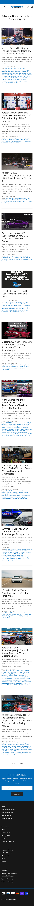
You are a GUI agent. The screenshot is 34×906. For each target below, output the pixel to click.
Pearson (3, 432)
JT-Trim (28, 678)
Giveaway (16, 257)
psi (13, 141)
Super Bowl (19, 557)
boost (14, 138)
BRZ (11, 256)
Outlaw (3, 310)
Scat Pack (16, 616)
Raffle (3, 259)
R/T (12, 616)
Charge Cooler (23, 674)
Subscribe (17, 794)
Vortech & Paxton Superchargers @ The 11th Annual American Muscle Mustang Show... (15, 652)
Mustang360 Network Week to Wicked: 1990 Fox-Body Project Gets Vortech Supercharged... (17, 346)
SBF (26, 78)
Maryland (12, 748)
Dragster (10, 200)
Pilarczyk (8, 432)
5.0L (9, 302)
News (3, 839)
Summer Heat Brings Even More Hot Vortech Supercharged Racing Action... (16, 531)
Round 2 (21, 141)
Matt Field (4, 141)
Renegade (27, 495)
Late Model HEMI (27, 614)
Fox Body (13, 75)
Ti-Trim (28, 683)
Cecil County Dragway (16, 549)
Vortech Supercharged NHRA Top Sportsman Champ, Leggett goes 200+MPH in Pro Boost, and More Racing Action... (17, 720)
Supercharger (11, 81)
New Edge (24, 680)
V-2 (12, 685)
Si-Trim (3, 368)
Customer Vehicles (6, 257)
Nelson (23, 200)
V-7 (2, 82)
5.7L (9, 613)
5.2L (23, 671)
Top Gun (27, 497)
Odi (11, 141)
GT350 (28, 677)
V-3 (31, 259)
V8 (21, 685)
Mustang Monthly (15, 366)
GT (21, 427)
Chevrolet (7, 71)
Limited (22, 75)
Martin (17, 429)
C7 (24, 423)
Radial (24, 76)
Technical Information (8, 879)
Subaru (6, 259)
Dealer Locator (6, 833)
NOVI (28, 680)
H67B (20, 257)
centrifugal (25, 70)
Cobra (28, 674)
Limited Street (5, 308)
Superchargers (18, 81)
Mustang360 (23, 366)
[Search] (6, 7)
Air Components (6, 815)
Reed (22, 555)
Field (14, 139)
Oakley (3, 495)
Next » (22, 763)
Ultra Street (18, 558)
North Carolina (5, 76)
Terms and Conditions (8, 841)
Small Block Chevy (12, 79)
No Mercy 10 (13, 430)
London (24, 494)
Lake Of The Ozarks (17, 494)
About (3, 830)
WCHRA (17, 435)
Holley (11, 678)
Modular (14, 680)
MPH (26, 75)
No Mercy (7, 430)
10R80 (7, 423)
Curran (13, 551)
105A (8, 68)
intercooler (22, 678)
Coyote (27, 304)
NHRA (27, 200)
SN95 (19, 682)
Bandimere (20, 70)
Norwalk (25, 748)
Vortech (5, 82)
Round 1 (17, 141)
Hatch (3, 678)
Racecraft (15, 432)
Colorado (4, 73)
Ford (8, 75)
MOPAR (16, 308)
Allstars (7, 743)
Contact (4, 862)
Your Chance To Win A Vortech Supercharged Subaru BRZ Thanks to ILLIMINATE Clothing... (16, 237)
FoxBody (18, 75)
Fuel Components (7, 818)
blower (11, 672)
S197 (11, 682)
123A (11, 68)
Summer (24, 79)
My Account (5, 856)
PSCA (14, 76)
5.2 (21, 671)
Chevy (12, 71)
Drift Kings (11, 426)
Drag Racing (27, 73)
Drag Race (21, 73)
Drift (7, 139)
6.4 (11, 613)
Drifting (10, 139)
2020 (15, 68)
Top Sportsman (18, 752)
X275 (24, 312)
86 (6, 256)
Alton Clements (5, 70)
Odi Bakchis (22, 430)
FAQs (3, 859)
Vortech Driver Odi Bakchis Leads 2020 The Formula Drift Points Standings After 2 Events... (16, 117)
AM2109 (27, 671)
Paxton (3, 682)
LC (2, 616)
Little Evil (13, 429)
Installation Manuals (8, 876)
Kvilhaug (8, 429)
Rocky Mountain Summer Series (17, 78)
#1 (6, 68)
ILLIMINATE (25, 257)
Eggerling (4, 75)
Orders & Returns (7, 853)
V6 (19, 685)
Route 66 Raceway (6, 557)
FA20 (12, 257)
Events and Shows (16, 200)
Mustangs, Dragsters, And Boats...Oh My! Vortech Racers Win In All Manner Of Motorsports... (17, 470)
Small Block (4, 79)
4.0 (6, 671)
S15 (25, 141)
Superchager (18, 751)
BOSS (18, 672)
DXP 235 (21, 426)
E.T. (31, 73)
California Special (24, 672)
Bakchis (10, 138)
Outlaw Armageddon (6, 555)
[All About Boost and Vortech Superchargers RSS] (31, 24)
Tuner (3, 685)
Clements (24, 71)
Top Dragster (22, 201)
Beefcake (12, 302)
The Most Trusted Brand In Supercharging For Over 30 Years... (15, 293)
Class (19, 71)
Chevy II (16, 71)
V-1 (10, 685)
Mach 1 (7, 748)
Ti (25, 683)
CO (27, 71)
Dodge (3, 305)
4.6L (13, 671)
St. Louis (28, 141)
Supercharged (5, 81)
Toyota (24, 259)
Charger (3, 614)
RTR (8, 682)
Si (28, 366)
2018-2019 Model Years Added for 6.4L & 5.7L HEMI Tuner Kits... (15, 592)
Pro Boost (11, 749)
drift (12, 305)
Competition (9, 73)
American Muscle (6, 672)
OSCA (10, 495)
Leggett (3, 748)
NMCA (24, 308)
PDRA (6, 310)
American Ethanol (15, 491)
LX (4, 616)
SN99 (22, 682)
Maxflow (10, 680)
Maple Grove (4, 680)
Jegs (31, 746)
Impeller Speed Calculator (9, 873)
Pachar (26, 430)
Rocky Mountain (5, 78)
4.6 (11, 671)
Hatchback (7, 678)
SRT (19, 616)
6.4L (13, 613)
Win (7, 261)
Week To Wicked (5, 369)
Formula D (18, 139)
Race (18, 76)
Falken (25, 426)
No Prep (23, 554)
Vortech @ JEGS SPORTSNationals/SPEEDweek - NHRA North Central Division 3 (17, 177)
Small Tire (19, 79)
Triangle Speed (25, 434)
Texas (16, 497)
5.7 (6, 613)
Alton (24, 68)
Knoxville (10, 494)
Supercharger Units (7, 813)
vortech (5, 754)
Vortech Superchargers (10, 899)
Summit (13, 751)
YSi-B (17, 82)
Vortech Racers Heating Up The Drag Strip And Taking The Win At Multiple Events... (16, 50)
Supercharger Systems (8, 810)
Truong (27, 259)
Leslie (29, 552)
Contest (26, 256)
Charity (3, 71)
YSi (27, 685)
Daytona (14, 614)
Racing (21, 76)
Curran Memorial (19, 551)
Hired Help (25, 427)
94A (10, 491)
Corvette (4, 139)
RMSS (28, 76)
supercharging (26, 81)
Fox (10, 75)
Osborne (11, 76)
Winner (21, 435)
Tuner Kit (7, 685)
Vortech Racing (11, 82)
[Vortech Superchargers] (17, 7)
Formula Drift (24, 139)
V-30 (31, 81)
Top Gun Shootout (6, 498)
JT (25, 678)
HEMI (29, 307)
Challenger (26, 302)
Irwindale (4, 429)
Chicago (17, 744)
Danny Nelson (26, 198)
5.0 (6, 302)
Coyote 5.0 (14, 675)
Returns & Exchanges (8, 882)
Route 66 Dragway (27, 749)
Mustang (30, 75)
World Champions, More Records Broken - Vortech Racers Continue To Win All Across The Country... (15, 404)
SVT (24, 683)
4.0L (9, 671)
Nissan (8, 141)
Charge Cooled (15, 674)
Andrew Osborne (13, 70)
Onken (6, 495)
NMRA (28, 308)
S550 (19, 310)
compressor (15, 73)
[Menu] (2, 7)
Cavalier (15, 743)
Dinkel (27, 744)
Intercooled (16, 678)
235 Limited (20, 68)
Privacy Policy (6, 836)
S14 (22, 432)
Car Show (4, 674)
